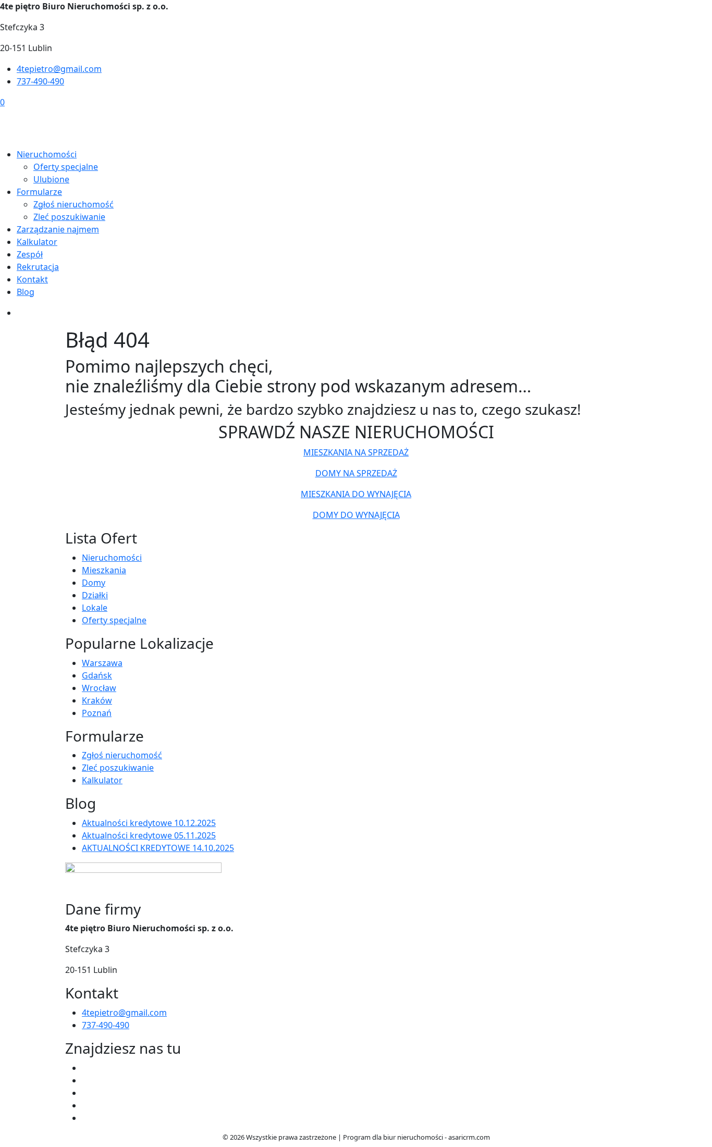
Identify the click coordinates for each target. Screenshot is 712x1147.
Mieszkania (104, 570)
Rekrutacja (38, 267)
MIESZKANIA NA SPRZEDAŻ (356, 452)
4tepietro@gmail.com (59, 69)
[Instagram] (86, 1093)
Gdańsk (97, 675)
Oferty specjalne (65, 166)
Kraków (97, 700)
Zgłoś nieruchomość (73, 204)
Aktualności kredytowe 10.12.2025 (149, 823)
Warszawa (102, 663)
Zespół (30, 254)
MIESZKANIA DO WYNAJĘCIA (356, 494)
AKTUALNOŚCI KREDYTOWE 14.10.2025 (158, 848)
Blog (25, 292)
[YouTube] (86, 1080)
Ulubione (51, 179)
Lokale (94, 607)
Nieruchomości (47, 154)
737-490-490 (40, 81)
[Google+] (86, 1118)
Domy (93, 582)
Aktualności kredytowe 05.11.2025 (149, 835)
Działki (95, 595)
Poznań (97, 713)
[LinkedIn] (86, 1105)
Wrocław (99, 688)
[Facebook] (86, 1068)
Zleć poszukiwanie (69, 217)
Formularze (39, 192)
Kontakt (32, 279)
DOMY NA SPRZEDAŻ (356, 473)
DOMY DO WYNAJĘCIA (356, 515)
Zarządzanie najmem (58, 229)
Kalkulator (37, 242)
